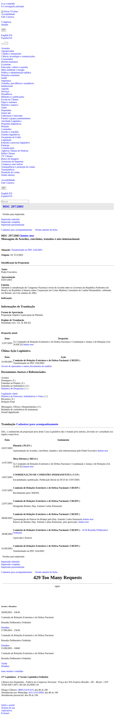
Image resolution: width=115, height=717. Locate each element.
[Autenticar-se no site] (2, 700)
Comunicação (7, 148)
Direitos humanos (9, 61)
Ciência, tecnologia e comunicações (18, 56)
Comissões (6, 129)
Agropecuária (7, 51)
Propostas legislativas (11, 123)
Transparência (7, 169)
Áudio (4, 663)
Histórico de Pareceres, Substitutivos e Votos (22, 396)
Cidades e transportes (11, 53)
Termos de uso (8, 708)
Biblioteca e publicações (12, 97)
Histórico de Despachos (12, 388)
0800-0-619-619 (25, 690)
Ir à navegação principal (12, 6)
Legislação (6, 140)
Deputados (6, 110)
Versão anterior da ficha (46, 230)
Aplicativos (6, 710)
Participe (5, 145)
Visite (4, 107)
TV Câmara (6, 156)
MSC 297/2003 (13, 206)
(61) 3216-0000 (36, 692)
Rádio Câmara (8, 153)
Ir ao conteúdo (8, 3)
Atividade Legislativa (11, 121)
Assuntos (5, 48)
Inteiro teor (27, 235)
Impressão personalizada (12, 224)
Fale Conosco (7, 17)
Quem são (6, 113)
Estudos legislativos (10, 134)
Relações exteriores (10, 75)
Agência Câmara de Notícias (14, 150)
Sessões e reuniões (10, 132)
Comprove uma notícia (12, 164)
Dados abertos (8, 175)
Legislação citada (9, 393)
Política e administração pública (16, 72)
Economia (6, 64)
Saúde (4, 78)
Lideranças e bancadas (11, 115)
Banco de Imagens (10, 159)
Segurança (6, 80)
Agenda (5, 88)
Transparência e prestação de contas (18, 167)
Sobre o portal (8, 705)
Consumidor (7, 59)
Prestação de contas (10, 172)
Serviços (5, 91)
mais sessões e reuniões (12, 671)
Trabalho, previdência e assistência (17, 83)
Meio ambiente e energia (12, 70)
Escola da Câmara (9, 99)
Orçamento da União (11, 137)
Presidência (6, 94)
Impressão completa (10, 222)
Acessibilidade (8, 14)
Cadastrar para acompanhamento (17, 230)
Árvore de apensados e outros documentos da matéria (26, 366)
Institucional (7, 86)
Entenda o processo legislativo (15, 142)
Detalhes (5, 627)
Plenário (5, 126)
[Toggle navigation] (2, 43)
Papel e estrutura (9, 102)
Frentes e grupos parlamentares (15, 118)
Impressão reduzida (10, 219)
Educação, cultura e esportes (14, 67)
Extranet (5, 713)
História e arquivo (9, 105)
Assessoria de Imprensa (12, 161)
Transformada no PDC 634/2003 (26, 250)
